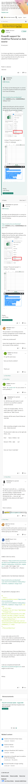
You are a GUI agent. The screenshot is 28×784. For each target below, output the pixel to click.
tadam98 (7, 539)
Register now (4, 12)
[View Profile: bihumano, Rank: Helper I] (4, 328)
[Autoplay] (11, 728)
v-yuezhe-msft (11, 387)
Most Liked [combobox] (23, 200)
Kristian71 (12, 740)
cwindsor (12, 752)
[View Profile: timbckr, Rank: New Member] (5, 353)
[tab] (13, 728)
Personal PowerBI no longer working (13, 763)
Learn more (19, 26)
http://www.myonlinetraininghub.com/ (12, 666)
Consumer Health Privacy (20, 781)
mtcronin (13, 765)
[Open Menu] (26, 21)
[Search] (16, 17)
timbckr (9, 352)
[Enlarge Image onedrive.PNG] (14, 512)
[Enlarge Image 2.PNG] (14, 159)
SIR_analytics (14, 759)
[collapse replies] (14, 203)
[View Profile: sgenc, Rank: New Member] (3, 524)
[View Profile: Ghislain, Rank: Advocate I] (3, 31)
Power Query (5, 21)
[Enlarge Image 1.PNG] (13, 124)
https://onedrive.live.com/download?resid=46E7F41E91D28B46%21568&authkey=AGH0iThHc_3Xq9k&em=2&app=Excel (14, 581)
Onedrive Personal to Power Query (13, 739)
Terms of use (22, 776)
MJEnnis (12, 746)
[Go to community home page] (9, 17)
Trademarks (3, 778)
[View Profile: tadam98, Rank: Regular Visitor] (3, 539)
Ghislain (7, 30)
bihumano (8, 327)
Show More (8, 375)
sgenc (6, 524)
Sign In (24, 17)
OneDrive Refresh (8, 744)
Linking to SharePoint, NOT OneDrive (13, 750)
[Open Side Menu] (2, 17)
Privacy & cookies (14, 776)
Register (20, 17)
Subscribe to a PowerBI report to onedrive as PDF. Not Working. (15, 757)
